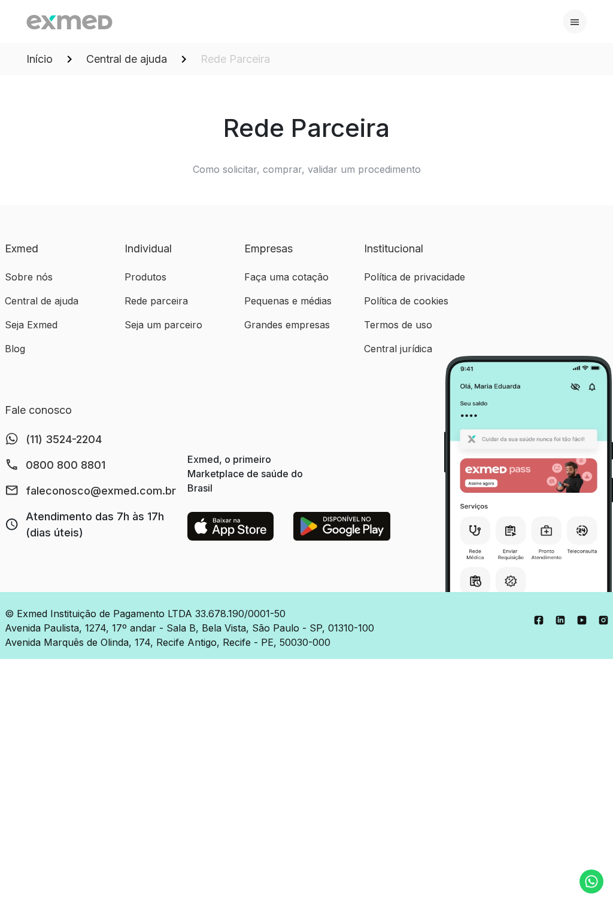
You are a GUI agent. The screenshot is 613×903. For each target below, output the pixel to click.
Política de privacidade (414, 277)
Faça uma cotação (286, 277)
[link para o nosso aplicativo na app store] (230, 526)
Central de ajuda (126, 59)
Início (39, 59)
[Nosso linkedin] (560, 620)
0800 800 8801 (65, 465)
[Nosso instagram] (603, 620)
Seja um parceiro (163, 325)
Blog (15, 349)
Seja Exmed (31, 325)
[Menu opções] (575, 21)
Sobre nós (29, 277)
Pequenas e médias (288, 301)
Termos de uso (398, 325)
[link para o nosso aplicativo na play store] (342, 526)
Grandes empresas (287, 325)
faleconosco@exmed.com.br (101, 490)
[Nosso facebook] (539, 620)
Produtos (145, 277)
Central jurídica (398, 349)
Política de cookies (406, 301)
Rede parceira (156, 301)
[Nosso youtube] (582, 620)
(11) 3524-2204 (64, 439)
